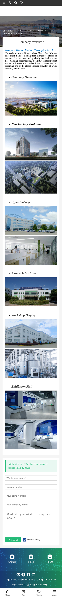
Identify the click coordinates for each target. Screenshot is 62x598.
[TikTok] (23, 574)
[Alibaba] (44, 574)
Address (12, 561)
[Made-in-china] (39, 574)
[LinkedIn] (33, 574)
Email (31, 561)
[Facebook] (28, 574)
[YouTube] (18, 574)
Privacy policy (33, 540)
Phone (50, 561)
